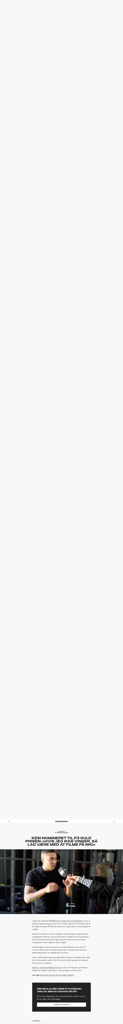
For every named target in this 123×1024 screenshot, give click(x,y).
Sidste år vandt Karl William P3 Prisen (47, 968)
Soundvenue (61, 821)
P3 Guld (52, 921)
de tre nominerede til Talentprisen (69, 921)
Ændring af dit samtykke (61, 1004)
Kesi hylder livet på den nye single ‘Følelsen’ (57, 975)
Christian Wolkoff (62, 832)
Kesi (36, 929)
